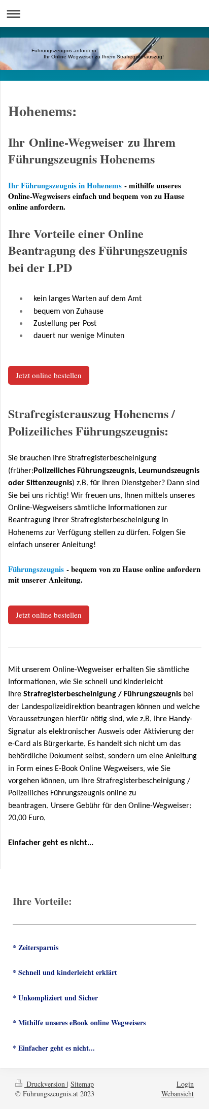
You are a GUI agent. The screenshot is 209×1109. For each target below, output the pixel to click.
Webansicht (177, 1093)
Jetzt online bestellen (49, 375)
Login (185, 1084)
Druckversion (45, 1084)
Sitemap (82, 1084)
